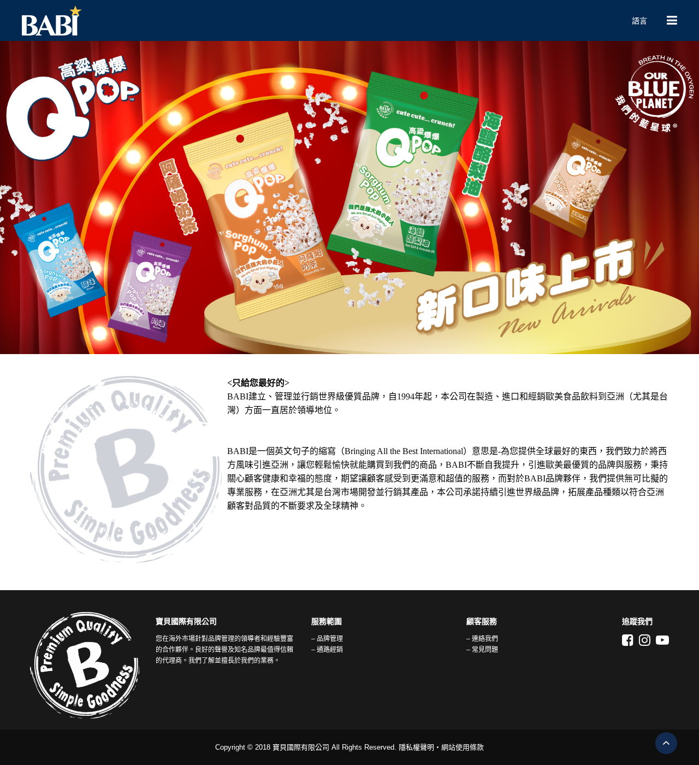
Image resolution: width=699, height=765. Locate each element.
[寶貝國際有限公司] (317, 20)
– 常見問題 (482, 650)
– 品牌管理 (327, 639)
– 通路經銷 (327, 650)
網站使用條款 (462, 747)
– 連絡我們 (482, 639)
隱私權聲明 (416, 747)
